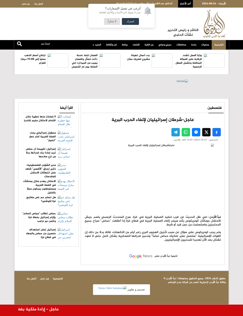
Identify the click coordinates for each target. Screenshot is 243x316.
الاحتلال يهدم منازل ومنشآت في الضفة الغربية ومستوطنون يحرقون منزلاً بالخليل (39, 187)
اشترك (130, 21)
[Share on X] (206, 132)
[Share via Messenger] (196, 132)
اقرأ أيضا (66, 108)
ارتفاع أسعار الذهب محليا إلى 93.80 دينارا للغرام (33, 59)
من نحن (26, 4)
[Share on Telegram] (175, 132)
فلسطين (214, 108)
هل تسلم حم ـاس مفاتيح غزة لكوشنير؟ (41, 199)
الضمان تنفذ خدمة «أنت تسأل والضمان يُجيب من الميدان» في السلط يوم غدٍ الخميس (85, 61)
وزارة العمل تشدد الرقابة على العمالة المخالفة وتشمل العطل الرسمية (188, 61)
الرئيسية (218, 45)
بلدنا (193, 45)
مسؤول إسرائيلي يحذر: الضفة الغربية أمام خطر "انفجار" (42, 137)
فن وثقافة (111, 45)
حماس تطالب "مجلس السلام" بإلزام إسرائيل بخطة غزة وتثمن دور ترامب (39, 217)
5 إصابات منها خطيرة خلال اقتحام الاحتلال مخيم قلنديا (40, 119)
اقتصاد (136, 45)
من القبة (149, 45)
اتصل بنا (38, 4)
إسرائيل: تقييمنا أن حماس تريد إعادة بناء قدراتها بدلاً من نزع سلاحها (41, 153)
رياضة (125, 45)
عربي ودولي (165, 45)
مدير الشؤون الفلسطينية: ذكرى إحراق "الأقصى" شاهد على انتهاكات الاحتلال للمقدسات (40, 171)
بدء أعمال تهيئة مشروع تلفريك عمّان (138, 57)
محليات (205, 45)
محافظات (181, 45)
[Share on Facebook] (216, 132)
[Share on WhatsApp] (186, 132)
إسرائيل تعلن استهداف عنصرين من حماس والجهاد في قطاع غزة (41, 233)
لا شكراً (112, 21)
